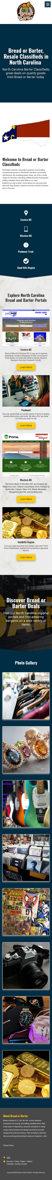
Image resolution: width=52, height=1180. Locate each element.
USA (8, 1158)
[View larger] (26, 695)
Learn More (26, 367)
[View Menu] (48, 4)
